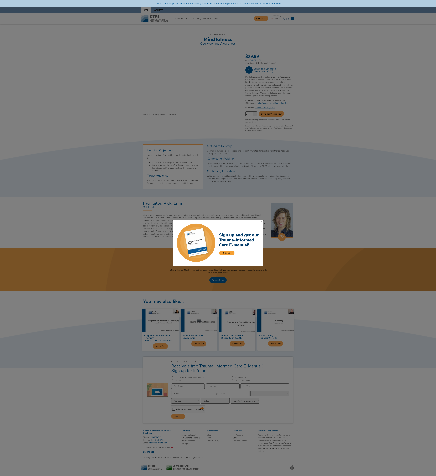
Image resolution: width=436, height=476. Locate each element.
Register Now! (273, 3)
